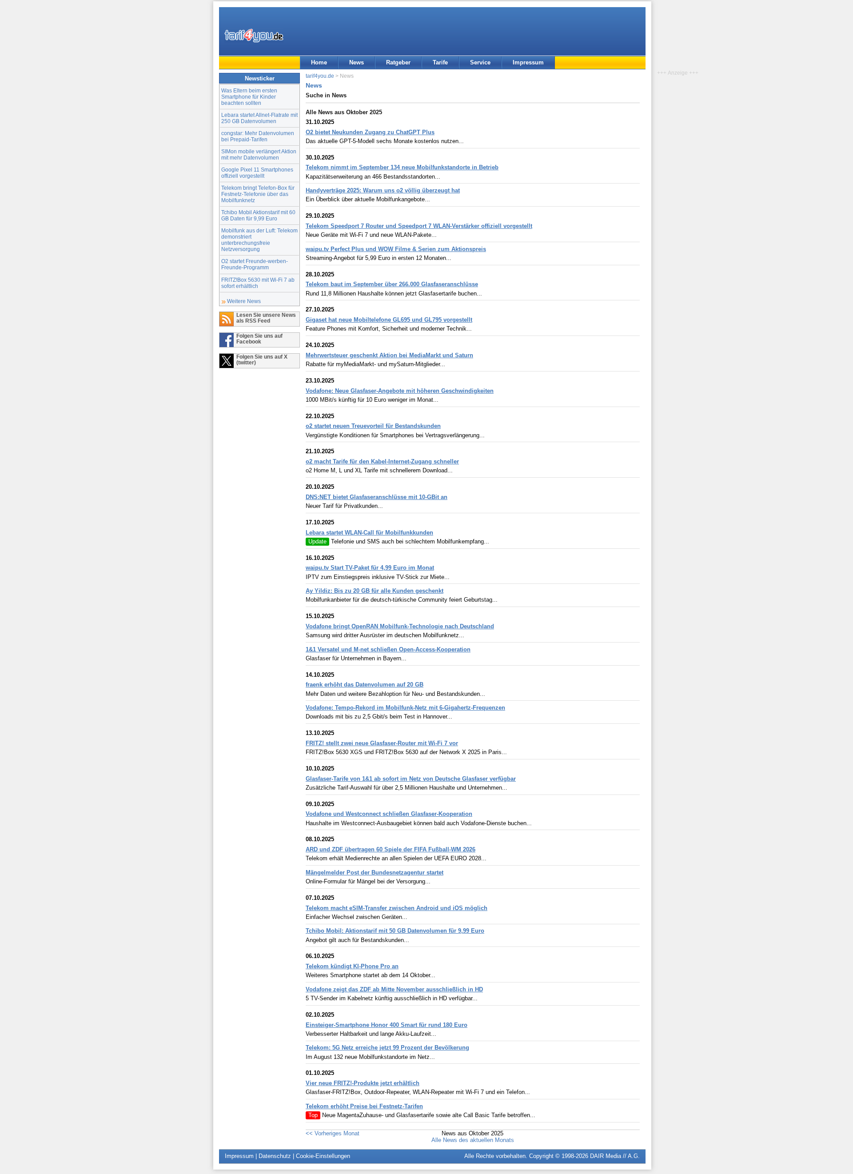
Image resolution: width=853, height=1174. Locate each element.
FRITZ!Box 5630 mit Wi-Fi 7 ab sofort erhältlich (258, 283)
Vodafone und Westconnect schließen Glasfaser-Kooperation (389, 814)
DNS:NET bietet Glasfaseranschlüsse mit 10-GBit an (376, 497)
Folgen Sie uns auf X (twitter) (261, 359)
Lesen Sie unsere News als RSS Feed (266, 317)
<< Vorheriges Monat (332, 1133)
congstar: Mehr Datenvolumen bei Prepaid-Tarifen (257, 136)
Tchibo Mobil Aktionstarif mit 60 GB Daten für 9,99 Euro (258, 215)
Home (319, 62)
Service (480, 62)
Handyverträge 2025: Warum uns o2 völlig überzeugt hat (383, 190)
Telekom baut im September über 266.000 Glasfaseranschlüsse (392, 284)
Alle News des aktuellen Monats (472, 1140)
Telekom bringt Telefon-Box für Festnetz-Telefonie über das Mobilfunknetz (258, 194)
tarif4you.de (320, 76)
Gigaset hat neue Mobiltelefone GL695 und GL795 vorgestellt (389, 319)
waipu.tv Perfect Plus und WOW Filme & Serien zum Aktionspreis (396, 249)
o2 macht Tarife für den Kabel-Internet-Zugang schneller (382, 461)
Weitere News (244, 301)
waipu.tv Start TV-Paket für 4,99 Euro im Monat (370, 567)
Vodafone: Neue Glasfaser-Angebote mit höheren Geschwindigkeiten (400, 390)
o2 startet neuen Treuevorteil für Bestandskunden (373, 426)
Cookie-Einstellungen (323, 1156)
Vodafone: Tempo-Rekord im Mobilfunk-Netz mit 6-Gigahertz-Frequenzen (405, 707)
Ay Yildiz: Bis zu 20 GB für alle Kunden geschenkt (374, 590)
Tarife (440, 62)
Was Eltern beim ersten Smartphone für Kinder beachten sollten (249, 97)
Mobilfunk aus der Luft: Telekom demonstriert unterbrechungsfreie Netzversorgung (259, 240)
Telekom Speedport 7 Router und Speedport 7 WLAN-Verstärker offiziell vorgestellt (419, 226)
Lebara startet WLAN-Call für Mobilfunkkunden (369, 532)
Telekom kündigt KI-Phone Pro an (352, 966)
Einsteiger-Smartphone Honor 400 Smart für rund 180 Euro (386, 1025)
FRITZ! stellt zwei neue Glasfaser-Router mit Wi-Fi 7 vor (382, 743)
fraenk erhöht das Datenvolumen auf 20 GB (364, 684)
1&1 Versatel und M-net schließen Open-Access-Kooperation (388, 649)
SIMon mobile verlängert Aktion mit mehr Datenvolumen (258, 154)
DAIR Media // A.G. (615, 1156)
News (356, 62)
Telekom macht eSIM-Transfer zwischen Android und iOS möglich (396, 908)
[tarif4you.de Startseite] (253, 35)
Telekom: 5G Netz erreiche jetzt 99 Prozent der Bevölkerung (387, 1047)
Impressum (528, 62)
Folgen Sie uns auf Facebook (259, 338)
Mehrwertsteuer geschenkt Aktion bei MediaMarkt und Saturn (389, 355)
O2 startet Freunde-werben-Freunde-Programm (254, 264)
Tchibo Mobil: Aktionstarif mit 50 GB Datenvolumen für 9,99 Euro (395, 930)
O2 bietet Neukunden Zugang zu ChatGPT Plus (370, 132)
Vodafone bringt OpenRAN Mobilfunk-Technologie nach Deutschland (400, 626)
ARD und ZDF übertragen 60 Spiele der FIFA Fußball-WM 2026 (390, 849)
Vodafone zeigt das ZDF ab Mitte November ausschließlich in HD (394, 989)
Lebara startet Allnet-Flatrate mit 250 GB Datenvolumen (259, 118)
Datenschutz (275, 1156)
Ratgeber (398, 62)
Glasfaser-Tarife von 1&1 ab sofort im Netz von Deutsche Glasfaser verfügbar (411, 778)
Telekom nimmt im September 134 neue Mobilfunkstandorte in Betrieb (402, 167)
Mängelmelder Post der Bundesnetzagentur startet (374, 872)
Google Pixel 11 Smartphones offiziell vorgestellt (257, 173)
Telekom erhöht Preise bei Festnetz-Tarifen (364, 1106)
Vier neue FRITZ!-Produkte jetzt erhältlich (362, 1083)
